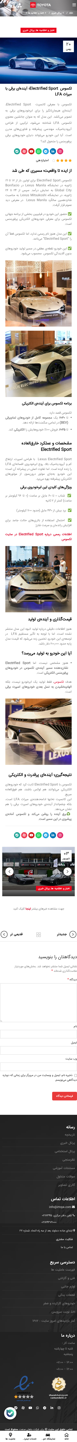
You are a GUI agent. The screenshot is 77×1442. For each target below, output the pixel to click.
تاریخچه (70, 1134)
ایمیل (74, 1042)
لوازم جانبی (68, 1286)
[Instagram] (60, 151)
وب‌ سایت (71, 1059)
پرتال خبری (56, 13)
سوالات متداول (65, 1176)
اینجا (28, 909)
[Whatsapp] (39, 151)
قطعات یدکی (66, 1295)
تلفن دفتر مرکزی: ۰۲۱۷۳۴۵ (57, 1215)
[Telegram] (46, 151)
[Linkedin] (53, 151)
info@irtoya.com (60, 1207)
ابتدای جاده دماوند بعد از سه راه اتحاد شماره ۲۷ (46, 1231)
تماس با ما (67, 1247)
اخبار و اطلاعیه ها (36, 13)
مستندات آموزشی (64, 1168)
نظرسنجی (68, 1159)
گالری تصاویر (66, 1185)
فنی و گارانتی (66, 1278)
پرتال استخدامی (65, 1151)
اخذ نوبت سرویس (63, 1311)
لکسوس (59, 682)
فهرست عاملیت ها (63, 1269)
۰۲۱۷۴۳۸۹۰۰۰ (49, 1222)
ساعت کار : (68, 1343)
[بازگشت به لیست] (39, 935)
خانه (71, 13)
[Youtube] (31, 151)
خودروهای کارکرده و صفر (59, 1303)
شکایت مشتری (64, 1239)
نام (75, 1026)
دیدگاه (72, 979)
